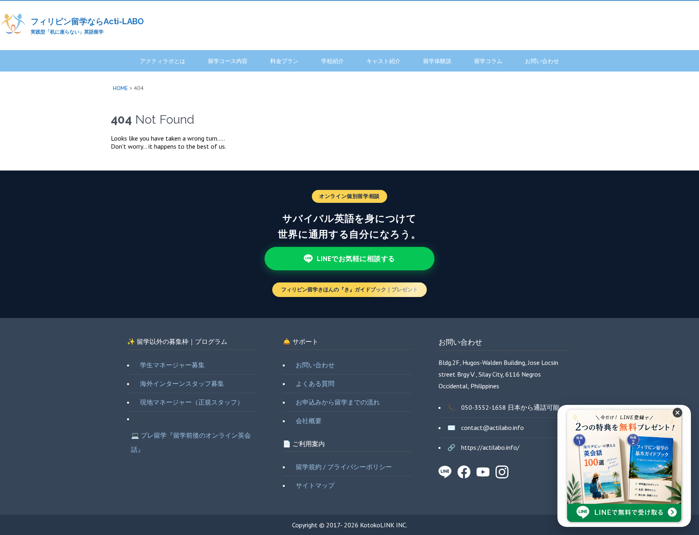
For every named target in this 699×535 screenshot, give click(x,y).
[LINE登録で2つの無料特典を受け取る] (624, 466)
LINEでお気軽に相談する (356, 258)
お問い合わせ (542, 61)
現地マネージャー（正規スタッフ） (192, 402)
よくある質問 (315, 383)
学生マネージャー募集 (172, 365)
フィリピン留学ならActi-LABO (87, 21)
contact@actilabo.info (492, 427)
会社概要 (309, 421)
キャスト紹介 (383, 61)
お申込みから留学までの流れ (338, 402)
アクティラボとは (162, 61)
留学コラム (488, 61)
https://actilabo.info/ (490, 447)
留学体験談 (437, 61)
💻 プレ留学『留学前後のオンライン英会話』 (191, 442)
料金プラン (284, 61)
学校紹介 (332, 61)
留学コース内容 (228, 61)
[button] (678, 418)
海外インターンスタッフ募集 (182, 383)
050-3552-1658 (483, 407)
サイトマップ (315, 485)
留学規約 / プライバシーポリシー (344, 467)
